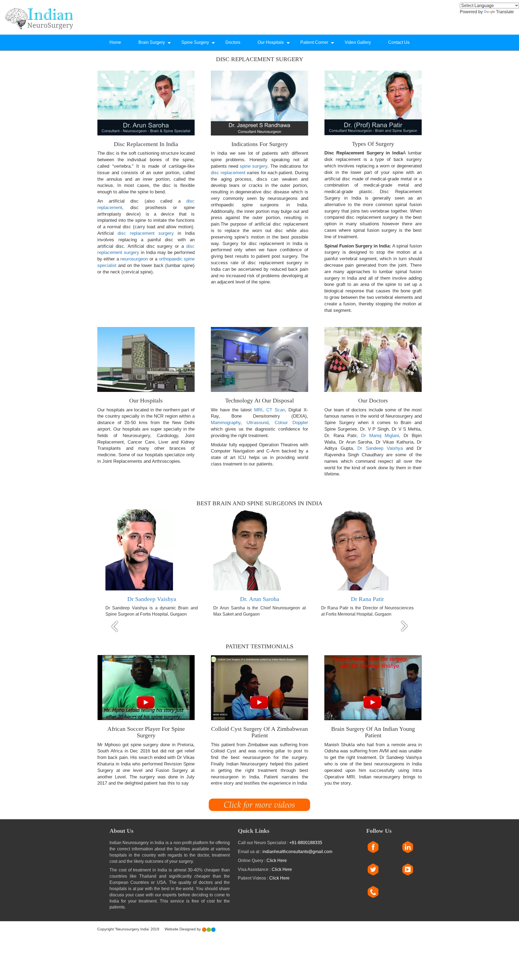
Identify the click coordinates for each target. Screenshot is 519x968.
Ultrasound (257, 422)
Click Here (277, 860)
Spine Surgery (195, 42)
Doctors (232, 42)
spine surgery (253, 166)
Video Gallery (358, 42)
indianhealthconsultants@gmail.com (297, 851)
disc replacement (229, 172)
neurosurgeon (134, 259)
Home (115, 42)
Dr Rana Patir (367, 599)
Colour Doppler (291, 422)
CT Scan (275, 409)
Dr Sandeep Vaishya (379, 448)
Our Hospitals (271, 42)
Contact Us (399, 42)
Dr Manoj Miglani (380, 435)
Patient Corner (314, 42)
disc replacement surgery (148, 233)
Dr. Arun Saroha (259, 599)
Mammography (226, 422)
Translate (505, 11)
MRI (258, 409)
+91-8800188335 (305, 842)
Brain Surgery (151, 42)
